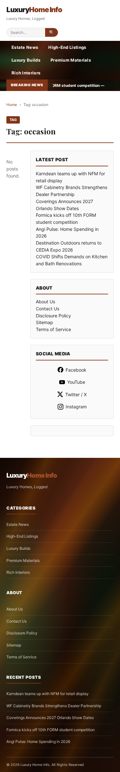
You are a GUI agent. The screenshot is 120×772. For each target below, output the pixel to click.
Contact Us (47, 308)
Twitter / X (76, 394)
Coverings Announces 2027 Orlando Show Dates (50, 717)
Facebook (76, 370)
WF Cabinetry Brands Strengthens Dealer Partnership (53, 705)
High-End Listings (67, 47)
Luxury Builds (26, 60)
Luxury (34, 9)
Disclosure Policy (53, 315)
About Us (45, 301)
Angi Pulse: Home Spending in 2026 (38, 741)
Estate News (25, 47)
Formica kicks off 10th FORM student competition (50, 729)
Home (11, 104)
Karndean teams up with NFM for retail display (47, 693)
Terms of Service (53, 329)
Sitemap (44, 322)
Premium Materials (71, 60)
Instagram (76, 406)
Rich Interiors (26, 72)
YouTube (76, 382)
